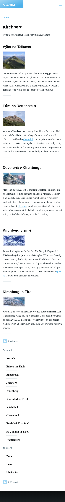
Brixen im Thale (15, 366)
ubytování (28, 139)
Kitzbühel (9, 4)
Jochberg (11, 383)
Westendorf (13, 440)
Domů (6, 17)
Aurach (10, 358)
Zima (9, 456)
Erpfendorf (12, 374)
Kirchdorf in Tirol (17, 399)
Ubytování (12, 472)
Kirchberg (12, 391)
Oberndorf (12, 415)
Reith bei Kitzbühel (17, 423)
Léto (9, 464)
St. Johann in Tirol (17, 431)
